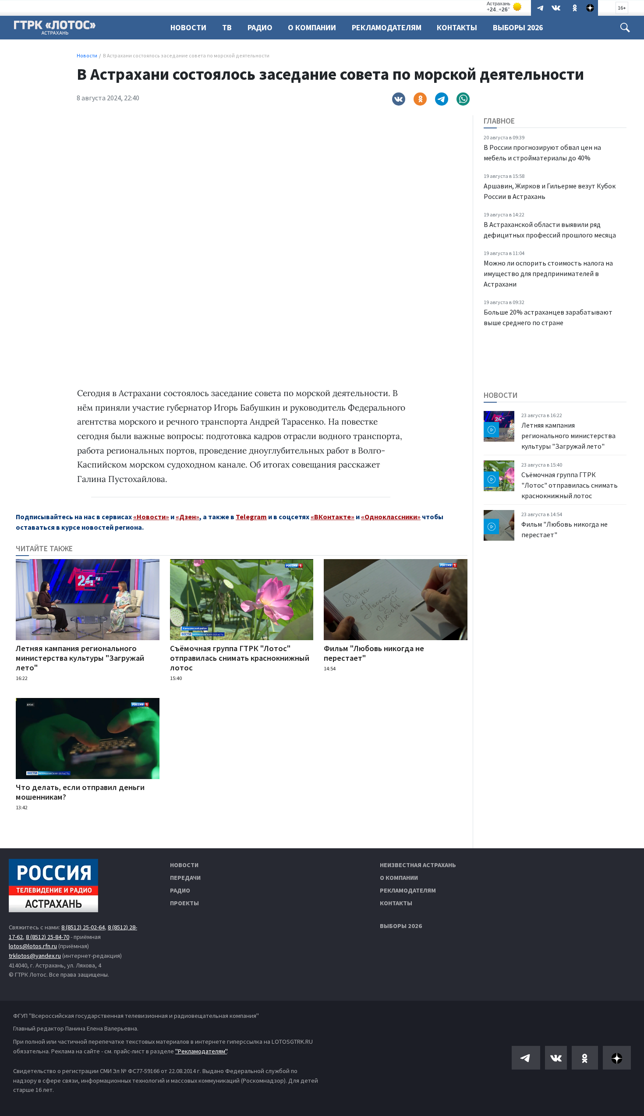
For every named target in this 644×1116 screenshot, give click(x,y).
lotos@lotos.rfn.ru (33, 946)
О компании (399, 878)
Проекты (184, 903)
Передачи (185, 878)
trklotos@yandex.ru (35, 956)
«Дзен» (187, 516)
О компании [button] (312, 27)
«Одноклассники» (391, 516)
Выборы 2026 (518, 27)
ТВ (227, 27)
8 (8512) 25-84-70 (47, 937)
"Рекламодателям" (201, 1051)
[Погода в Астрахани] (504, 7)
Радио (260, 27)
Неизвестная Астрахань (418, 865)
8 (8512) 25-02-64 (83, 927)
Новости (188, 27)
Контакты (457, 27)
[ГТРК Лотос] (55, 30)
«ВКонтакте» (332, 516)
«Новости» (151, 516)
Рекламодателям (386, 27)
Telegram (251, 516)
